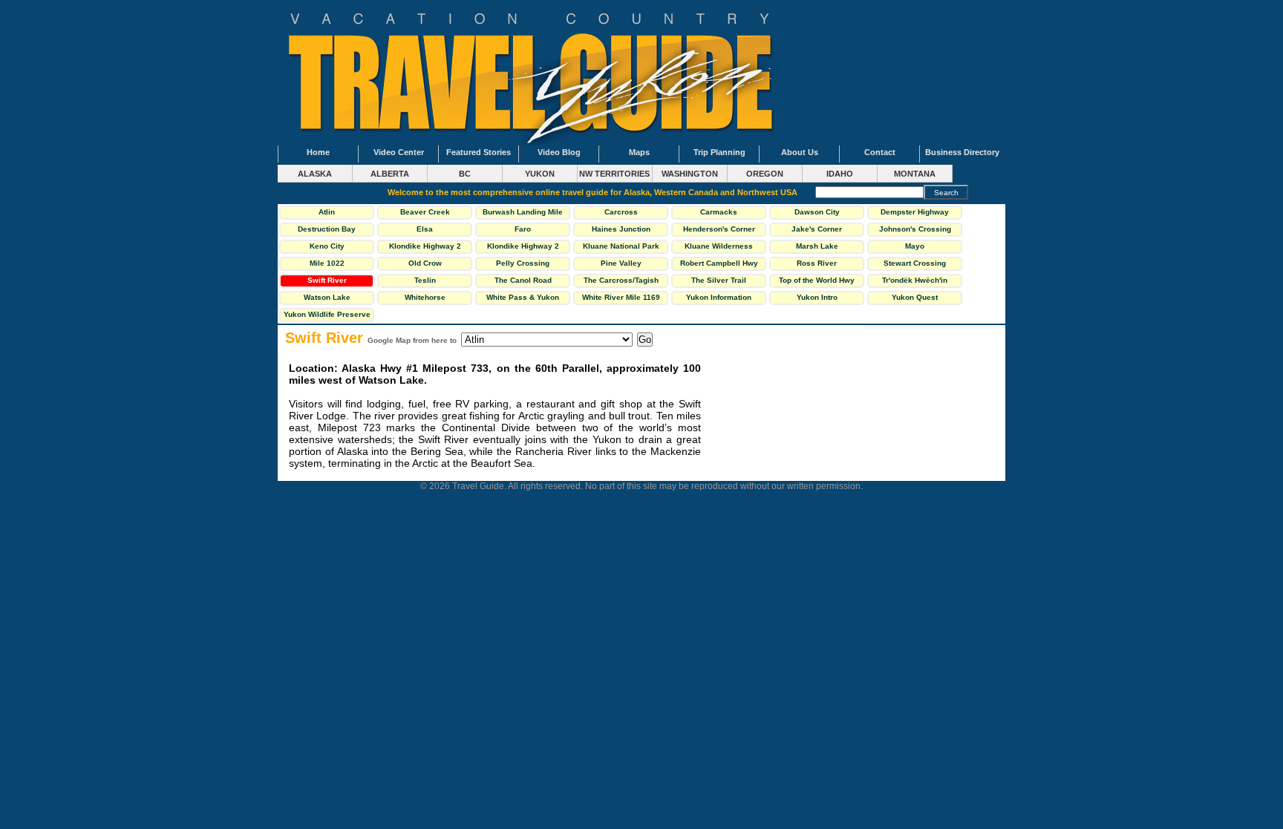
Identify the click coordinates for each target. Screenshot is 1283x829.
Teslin (425, 280)
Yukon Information (718, 297)
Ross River (817, 263)
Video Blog (559, 152)
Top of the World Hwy (817, 280)
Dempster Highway (915, 212)
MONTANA (915, 173)
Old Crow (425, 263)
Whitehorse (425, 297)
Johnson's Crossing (915, 229)
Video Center (398, 152)
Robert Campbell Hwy (719, 263)
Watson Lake (327, 297)
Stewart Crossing (915, 263)
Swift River (327, 280)
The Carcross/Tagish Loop (621, 282)
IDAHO (839, 173)
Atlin (327, 212)
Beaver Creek (425, 212)
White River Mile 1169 (621, 297)
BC (465, 173)
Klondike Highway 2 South (523, 248)
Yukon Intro (817, 297)
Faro (523, 229)
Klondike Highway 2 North (425, 248)
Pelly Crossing (522, 263)
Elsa (425, 229)
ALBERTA (389, 173)
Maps (639, 152)
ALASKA (315, 173)
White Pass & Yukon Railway (522, 299)
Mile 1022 (327, 263)
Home (318, 152)
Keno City (327, 246)
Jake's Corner (816, 229)
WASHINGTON (690, 173)
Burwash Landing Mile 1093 (523, 214)
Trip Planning (719, 152)
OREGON (764, 173)
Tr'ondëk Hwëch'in (914, 280)
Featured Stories (478, 152)
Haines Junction (621, 229)
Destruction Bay (327, 229)
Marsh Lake (817, 246)
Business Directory (962, 152)
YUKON (540, 173)
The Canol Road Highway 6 (523, 282)
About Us (799, 152)
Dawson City (817, 212)
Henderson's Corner (719, 229)
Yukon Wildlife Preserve (327, 314)
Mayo (914, 246)
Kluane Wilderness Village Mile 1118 (719, 248)
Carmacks (718, 212)
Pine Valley (621, 263)
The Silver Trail (718, 280)
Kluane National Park (621, 246)
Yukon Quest (915, 297)
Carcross (621, 212)
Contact (879, 152)
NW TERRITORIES (614, 173)
